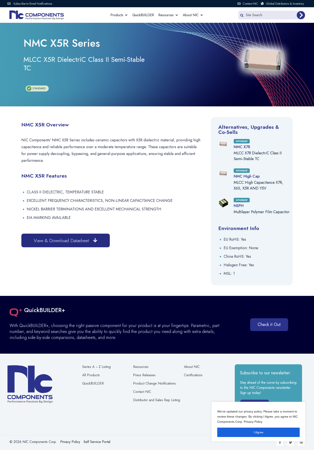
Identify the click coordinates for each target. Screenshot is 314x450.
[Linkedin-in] (301, 442)
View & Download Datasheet (61, 240)
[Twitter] (290, 442)
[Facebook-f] (280, 442)
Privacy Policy (253, 421)
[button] (119, 15)
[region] (258, 421)
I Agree (258, 432)
